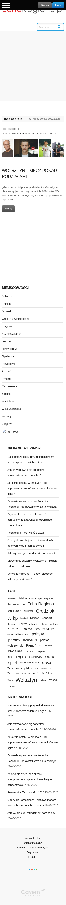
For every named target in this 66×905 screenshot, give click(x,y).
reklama (15, 651)
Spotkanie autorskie (29, 662)
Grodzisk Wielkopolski (15, 318)
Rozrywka (38, 133)
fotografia (28, 611)
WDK (36, 673)
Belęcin (6, 303)
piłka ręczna (22, 633)
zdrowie (12, 686)
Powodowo (8, 363)
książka (43, 624)
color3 (34, 869)
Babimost (7, 296)
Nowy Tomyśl (10, 348)
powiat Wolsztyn (30, 640)
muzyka (27, 628)
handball (24, 618)
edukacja (14, 611)
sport (12, 662)
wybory (43, 680)
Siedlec (6, 393)
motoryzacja (13, 629)
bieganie (48, 598)
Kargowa (7, 326)
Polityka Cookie (32, 838)
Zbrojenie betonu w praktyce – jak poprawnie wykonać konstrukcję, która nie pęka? (32, 488)
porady (14, 640)
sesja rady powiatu (33, 657)
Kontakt (32, 857)
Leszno (6, 341)
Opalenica (8, 356)
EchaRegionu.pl (13, 118)
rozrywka (40, 651)
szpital (25, 668)
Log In (58, 5)
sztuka (34, 668)
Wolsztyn (50, 133)
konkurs (12, 624)
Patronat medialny (32, 842)
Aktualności (24, 133)
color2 (32, 869)
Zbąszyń (7, 423)
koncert (47, 618)
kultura (54, 624)
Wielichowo (8, 401)
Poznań (6, 371)
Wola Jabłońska (11, 408)
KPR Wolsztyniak (28, 624)
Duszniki (7, 311)
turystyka (25, 673)
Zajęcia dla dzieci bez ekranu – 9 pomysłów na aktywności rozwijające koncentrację (29, 520)
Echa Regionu (40, 604)
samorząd (15, 657)
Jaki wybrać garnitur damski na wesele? (31, 553)
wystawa (53, 680)
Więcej (8, 208)
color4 (36, 869)
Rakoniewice (9, 386)
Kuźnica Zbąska (11, 333)
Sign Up (45, 5)
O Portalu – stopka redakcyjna (32, 847)
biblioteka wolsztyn (30, 598)
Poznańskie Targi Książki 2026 (25, 532)
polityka (38, 634)
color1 (29, 869)
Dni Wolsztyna (16, 603)
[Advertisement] (33, 66)
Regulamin (32, 852)
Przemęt (7, 378)
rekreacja (29, 651)
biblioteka (12, 598)
